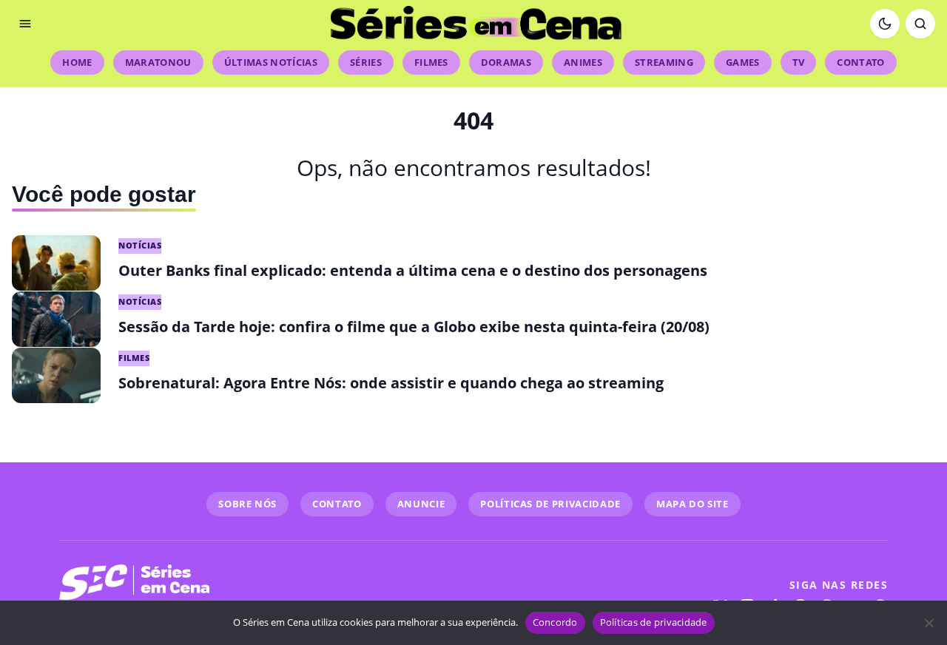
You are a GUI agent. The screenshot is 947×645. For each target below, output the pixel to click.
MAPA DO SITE (692, 503)
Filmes (431, 62)
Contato (860, 62)
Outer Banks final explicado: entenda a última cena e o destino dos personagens (412, 270)
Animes (583, 62)
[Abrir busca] (920, 23)
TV (798, 62)
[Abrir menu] (25, 23)
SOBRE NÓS (247, 503)
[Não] (928, 622)
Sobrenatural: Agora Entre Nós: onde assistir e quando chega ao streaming (391, 383)
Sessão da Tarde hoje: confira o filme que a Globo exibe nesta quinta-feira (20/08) (414, 327)
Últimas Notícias (270, 62)
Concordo (555, 622)
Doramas (506, 62)
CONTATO (337, 503)
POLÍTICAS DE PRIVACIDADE (550, 503)
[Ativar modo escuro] (885, 23)
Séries (366, 62)
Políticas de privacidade (653, 622)
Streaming (664, 62)
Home (77, 62)
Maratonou (158, 62)
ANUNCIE (421, 503)
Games (743, 62)
